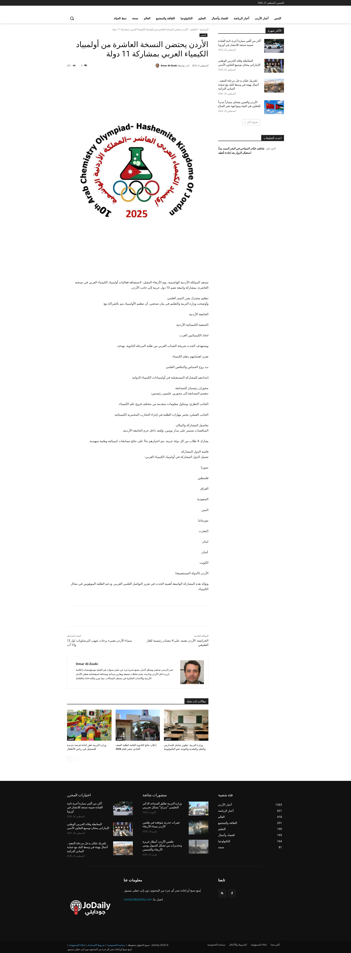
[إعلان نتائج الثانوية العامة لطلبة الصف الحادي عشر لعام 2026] (138, 725)
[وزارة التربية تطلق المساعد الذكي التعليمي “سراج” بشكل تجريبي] (198, 808)
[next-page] (69, 758)
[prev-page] (76, 758)
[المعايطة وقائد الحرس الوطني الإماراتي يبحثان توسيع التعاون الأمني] (274, 66)
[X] (172, 76)
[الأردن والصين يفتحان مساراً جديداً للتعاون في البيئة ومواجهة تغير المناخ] (274, 107)
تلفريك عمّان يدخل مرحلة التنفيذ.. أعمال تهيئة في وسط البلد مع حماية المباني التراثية (238, 84)
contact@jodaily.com (138, 899)
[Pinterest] (163, 76)
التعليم (194, 29)
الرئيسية (204, 29)
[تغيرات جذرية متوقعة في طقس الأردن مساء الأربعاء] (198, 827)
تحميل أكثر (252, 122)
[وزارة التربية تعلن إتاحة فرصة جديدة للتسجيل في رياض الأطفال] (89, 725)
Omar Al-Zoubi (169, 65)
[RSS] (222, 893)
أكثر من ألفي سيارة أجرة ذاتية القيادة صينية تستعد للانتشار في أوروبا (85, 807)
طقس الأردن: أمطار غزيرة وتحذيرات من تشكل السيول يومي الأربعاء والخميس (162, 845)
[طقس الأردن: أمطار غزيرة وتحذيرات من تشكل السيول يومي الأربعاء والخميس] (198, 847)
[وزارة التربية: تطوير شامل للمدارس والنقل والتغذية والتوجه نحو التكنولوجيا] (186, 725)
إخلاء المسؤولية (77, 945)
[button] (72, 18)
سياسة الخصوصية (116, 945)
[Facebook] (182, 76)
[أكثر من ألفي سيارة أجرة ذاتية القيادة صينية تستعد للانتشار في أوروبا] (274, 46)
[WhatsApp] (154, 76)
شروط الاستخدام (96, 945)
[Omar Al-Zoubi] (158, 66)
